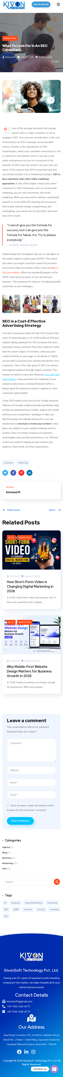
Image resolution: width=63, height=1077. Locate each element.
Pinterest (21, 473)
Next (52, 510)
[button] (58, 4)
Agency (6, 847)
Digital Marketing (33, 902)
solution (28, 909)
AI (5, 902)
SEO (4, 868)
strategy (54, 909)
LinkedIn (29, 473)
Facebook (13, 473)
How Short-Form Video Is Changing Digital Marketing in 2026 (30, 586)
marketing (23, 462)
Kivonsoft (10, 57)
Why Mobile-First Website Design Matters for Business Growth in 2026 (29, 671)
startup (41, 909)
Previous (13, 510)
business (8, 462)
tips (6, 916)
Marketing (10, 38)
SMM (16, 909)
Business (7, 857)
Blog (11, 537)
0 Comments (45, 57)
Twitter (5, 473)
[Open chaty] (54, 1069)
